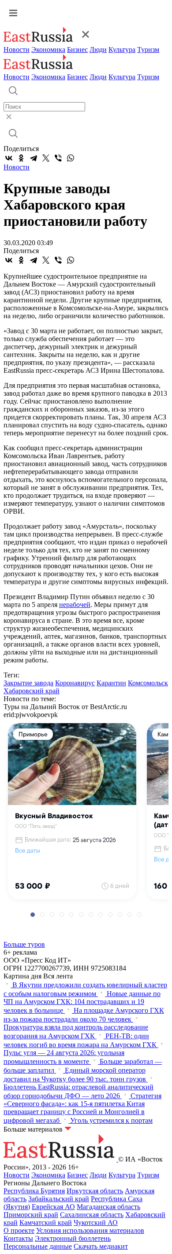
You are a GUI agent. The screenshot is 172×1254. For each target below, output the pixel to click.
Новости (17, 49)
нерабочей (74, 604)
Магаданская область (108, 1206)
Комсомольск (148, 683)
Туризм (148, 49)
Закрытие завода (28, 683)
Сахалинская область (91, 1214)
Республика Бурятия (34, 1191)
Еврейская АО (53, 1206)
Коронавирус (75, 683)
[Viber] (58, 158)
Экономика (48, 49)
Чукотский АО (96, 1222)
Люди (98, 49)
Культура (121, 49)
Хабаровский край (32, 691)
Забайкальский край (58, 1199)
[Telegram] (33, 158)
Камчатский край (45, 1222)
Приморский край (31, 1214)
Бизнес (77, 49)
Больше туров (24, 944)
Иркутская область (95, 1191)
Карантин (111, 683)
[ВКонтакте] (9, 158)
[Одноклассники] (21, 158)
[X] (46, 158)
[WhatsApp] (70, 158)
